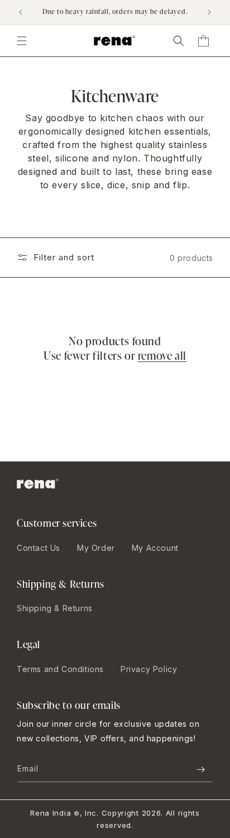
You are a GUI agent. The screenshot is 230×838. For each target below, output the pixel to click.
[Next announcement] (209, 12)
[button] (178, 40)
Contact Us (38, 548)
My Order (96, 548)
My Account (155, 548)
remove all (162, 355)
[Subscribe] (200, 769)
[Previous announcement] (20, 12)
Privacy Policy (149, 669)
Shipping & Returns (55, 608)
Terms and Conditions (60, 669)
